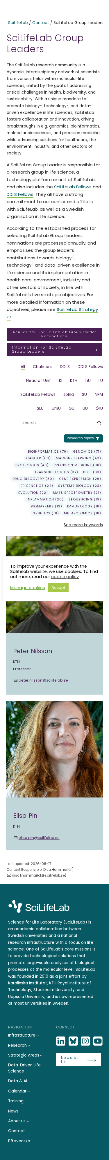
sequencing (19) (85, 499)
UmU (56, 408)
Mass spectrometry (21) (77, 492)
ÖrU (99, 408)
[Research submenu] (29, 1045)
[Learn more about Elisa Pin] (54, 775)
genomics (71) (87, 451)
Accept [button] (58, 587)
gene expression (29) (80, 478)
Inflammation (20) (45, 499)
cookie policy (65, 576)
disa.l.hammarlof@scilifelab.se (38, 875)
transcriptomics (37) (56, 472)
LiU (88, 380)
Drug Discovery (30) (33, 478)
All (23, 366)
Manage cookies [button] (27, 587)
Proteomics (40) (32, 465)
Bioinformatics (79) (48, 451)
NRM (99, 394)
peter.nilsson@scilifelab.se (43, 680)
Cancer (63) (38, 458)
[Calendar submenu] (28, 1091)
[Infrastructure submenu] (37, 1035)
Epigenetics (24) (37, 485)
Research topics (80, 438)
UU (85, 408)
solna (68, 394)
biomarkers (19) (46, 506)
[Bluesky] (74, 1041)
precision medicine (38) (77, 465)
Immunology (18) (84, 506)
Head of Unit (38, 380)
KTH (73, 380)
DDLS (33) (92, 472)
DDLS (65, 366)
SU (84, 394)
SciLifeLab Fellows (73, 187)
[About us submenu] (27, 1121)
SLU (40, 408)
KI (60, 380)
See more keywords (83, 525)
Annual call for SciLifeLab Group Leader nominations (55, 334)
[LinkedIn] (61, 1041)
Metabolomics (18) (82, 513)
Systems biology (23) (79, 485)
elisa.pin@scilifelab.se (39, 837)
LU (101, 380)
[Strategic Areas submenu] (41, 1055)
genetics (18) (46, 513)
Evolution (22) (33, 492)
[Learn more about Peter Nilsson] (54, 615)
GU (71, 408)
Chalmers (42, 366)
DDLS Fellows (20, 194)
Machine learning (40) (78, 458)
